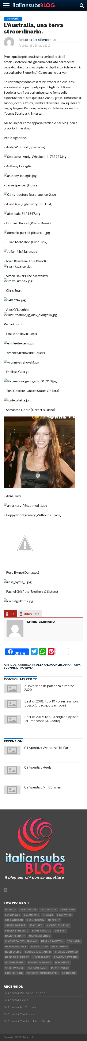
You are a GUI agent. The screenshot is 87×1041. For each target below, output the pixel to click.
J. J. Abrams (31, 914)
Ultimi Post (31, 614)
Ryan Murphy (35, 920)
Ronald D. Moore (39, 962)
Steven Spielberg (16, 930)
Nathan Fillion (37, 967)
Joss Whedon (14, 920)
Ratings (10, 909)
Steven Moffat (15, 925)
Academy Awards (65, 957)
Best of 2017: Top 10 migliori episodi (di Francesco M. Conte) (51, 719)
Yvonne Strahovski (19, 667)
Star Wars (64, 914)
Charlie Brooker (66, 952)
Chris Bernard (42, 40)
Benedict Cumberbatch (42, 973)
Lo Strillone (28, 909)
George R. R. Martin (38, 952)
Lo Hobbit (68, 973)
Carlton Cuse (14, 967)
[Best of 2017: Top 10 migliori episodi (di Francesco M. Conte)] (12, 719)
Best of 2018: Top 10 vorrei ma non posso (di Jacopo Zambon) (51, 703)
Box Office (62, 962)
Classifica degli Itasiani (21, 941)
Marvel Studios (39, 936)
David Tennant (15, 936)
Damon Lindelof (16, 946)
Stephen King (14, 973)
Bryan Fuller (60, 967)
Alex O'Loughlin (49, 664)
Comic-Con (67, 909)
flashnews (12, 914)
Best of (60, 930)
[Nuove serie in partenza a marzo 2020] (12, 688)
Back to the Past (17, 957)
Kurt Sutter (39, 946)
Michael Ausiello (57, 925)
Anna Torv (71, 664)
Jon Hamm (73, 941)
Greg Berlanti (14, 962)
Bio (12, 614)
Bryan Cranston (52, 941)
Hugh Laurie (13, 952)
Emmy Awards (41, 930)
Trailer (48, 914)
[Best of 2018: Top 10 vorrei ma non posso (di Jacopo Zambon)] (12, 704)
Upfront (54, 920)
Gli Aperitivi (48, 909)
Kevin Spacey (41, 957)
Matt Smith (59, 946)
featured (35, 925)
